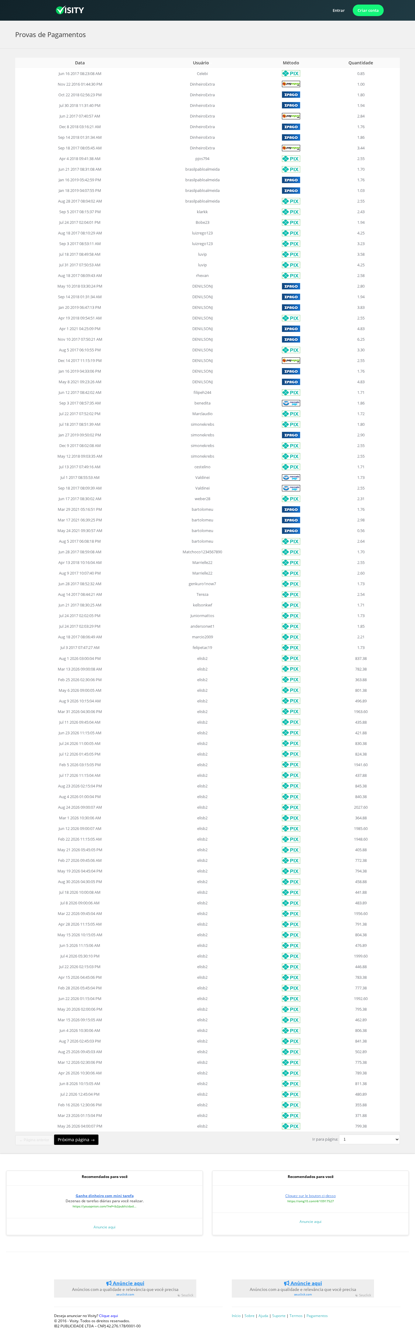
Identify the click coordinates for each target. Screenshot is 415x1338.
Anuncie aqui (104, 1227)
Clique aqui (108, 1315)
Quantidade (360, 63)
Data (80, 63)
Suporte (279, 1315)
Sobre (250, 1315)
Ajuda (263, 1315)
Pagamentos (317, 1315)
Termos (296, 1315)
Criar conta (368, 10)
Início (236, 1315)
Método (291, 63)
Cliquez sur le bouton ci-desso (310, 1195)
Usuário (201, 63)
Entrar (339, 10)
